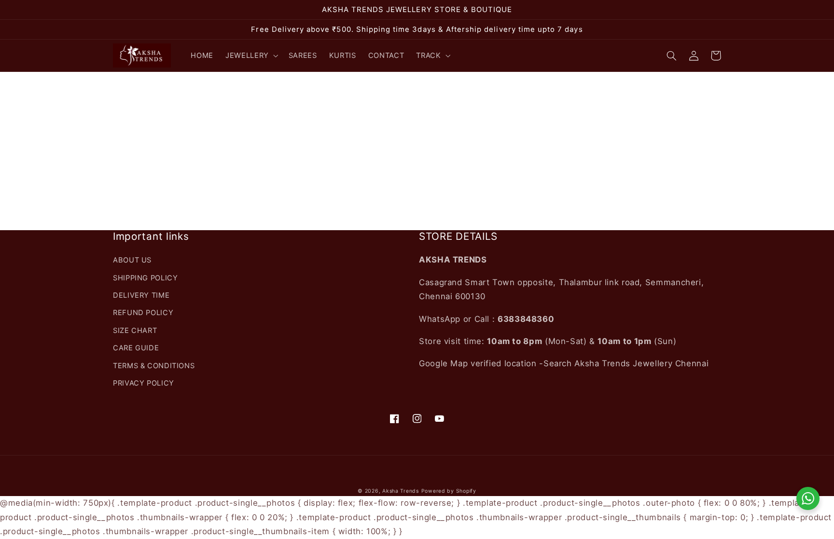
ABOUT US (132, 260)
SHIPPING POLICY (145, 278)
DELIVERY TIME (141, 295)
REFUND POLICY (143, 312)
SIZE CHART (135, 330)
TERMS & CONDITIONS (154, 365)
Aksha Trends (400, 491)
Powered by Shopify (448, 491)
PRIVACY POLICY (143, 383)
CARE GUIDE (136, 348)
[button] (251, 55)
